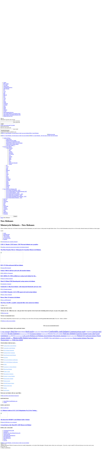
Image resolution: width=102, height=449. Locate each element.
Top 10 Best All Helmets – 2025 (13, 190)
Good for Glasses (81, 333)
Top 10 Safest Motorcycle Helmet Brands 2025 (16, 191)
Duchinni (11, 152)
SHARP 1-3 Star (41, 338)
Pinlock (80, 336)
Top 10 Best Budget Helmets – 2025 (14, 197)
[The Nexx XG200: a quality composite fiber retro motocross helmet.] (6, 300)
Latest (4, 233)
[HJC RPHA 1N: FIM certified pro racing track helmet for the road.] (7, 273)
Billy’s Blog (6, 83)
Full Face (5, 199)
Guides (9, 335)
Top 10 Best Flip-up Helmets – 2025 (14, 195)
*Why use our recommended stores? (51, 325)
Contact (5, 402)
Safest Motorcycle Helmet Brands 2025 (12, 114)
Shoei (4, 108)
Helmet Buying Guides (11, 140)
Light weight (26, 335)
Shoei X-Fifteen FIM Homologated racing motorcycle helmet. (18, 281)
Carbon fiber (37, 331)
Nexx (4, 101)
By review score (6, 238)
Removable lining (20, 338)
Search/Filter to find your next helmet (14, 143)
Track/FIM (5, 206)
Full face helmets (69, 334)
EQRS (28, 333)
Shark (4, 107)
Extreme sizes (44, 333)
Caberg (10, 151)
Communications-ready (77, 331)
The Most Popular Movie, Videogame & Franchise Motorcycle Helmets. (21, 249)
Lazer (4, 98)
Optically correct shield (72, 335)
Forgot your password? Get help (8, 125)
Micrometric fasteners (60, 336)
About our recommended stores (13, 141)
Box (10, 150)
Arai (4, 92)
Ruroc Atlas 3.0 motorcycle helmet (10, 297)
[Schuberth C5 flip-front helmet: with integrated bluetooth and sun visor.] (6, 284)
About (4, 82)
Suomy (10, 164)
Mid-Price (5, 212)
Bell (4, 93)
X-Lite (4, 111)
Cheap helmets (44, 331)
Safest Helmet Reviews (8, 112)
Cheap (4, 211)
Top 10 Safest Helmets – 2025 (12, 192)
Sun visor (90, 338)
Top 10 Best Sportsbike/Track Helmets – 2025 (16, 196)
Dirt (4, 203)
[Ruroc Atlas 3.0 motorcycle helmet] (6, 294)
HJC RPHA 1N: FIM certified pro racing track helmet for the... (18, 276)
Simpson (5, 109)
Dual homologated (23, 333)
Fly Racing (11, 154)
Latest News (6, 86)
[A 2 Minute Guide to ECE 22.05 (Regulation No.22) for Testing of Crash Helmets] (5, 407)
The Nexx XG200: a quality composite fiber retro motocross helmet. (20, 302)
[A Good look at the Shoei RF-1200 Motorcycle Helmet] (9, 422)
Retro (4, 205)
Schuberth (5, 103)
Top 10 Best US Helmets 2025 (10, 189)
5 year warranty (5, 331)
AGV (4, 91)
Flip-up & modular (58, 333)
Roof (10, 161)
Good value (91, 333)
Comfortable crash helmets (59, 331)
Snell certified (62, 338)
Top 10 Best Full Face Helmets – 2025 (14, 194)
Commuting (88, 331)
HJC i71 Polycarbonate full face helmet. (12, 265)
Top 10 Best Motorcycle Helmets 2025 (11, 113)
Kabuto (10, 156)
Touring (5, 207)
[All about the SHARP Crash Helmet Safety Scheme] (4, 416)
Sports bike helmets (69, 338)
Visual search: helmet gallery (12, 144)
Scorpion (5, 104)
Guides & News (6, 138)
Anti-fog (13, 331)
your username (16, 121)
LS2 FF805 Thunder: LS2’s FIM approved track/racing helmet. (19, 292)
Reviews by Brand (7, 146)
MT (10, 160)
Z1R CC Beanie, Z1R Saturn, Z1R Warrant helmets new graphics (19, 244)
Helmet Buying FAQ (8, 116)
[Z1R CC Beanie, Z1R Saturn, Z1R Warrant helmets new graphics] (9, 241)
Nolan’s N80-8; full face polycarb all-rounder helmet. (16, 270)
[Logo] (15, 135)
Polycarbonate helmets (89, 336)
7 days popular (6, 236)
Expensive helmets (35, 333)
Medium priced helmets (45, 336)
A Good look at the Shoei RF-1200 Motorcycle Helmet (16, 425)
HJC (4, 96)
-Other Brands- (9, 148)
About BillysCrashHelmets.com (10, 401)
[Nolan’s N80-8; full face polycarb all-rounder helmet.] (6, 267)
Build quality (30, 331)
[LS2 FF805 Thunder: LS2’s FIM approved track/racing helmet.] (6, 289)
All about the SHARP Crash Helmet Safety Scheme (15, 419)
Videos (10, 340)
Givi (10, 155)
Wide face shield (17, 340)
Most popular (6, 235)
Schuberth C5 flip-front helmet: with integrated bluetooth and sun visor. (21, 286)
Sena (4, 106)
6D (4, 90)
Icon (4, 97)
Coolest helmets (4, 333)
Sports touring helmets (80, 338)
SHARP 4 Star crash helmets (51, 338)
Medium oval (34, 335)
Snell (4, 210)
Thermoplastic (5, 340)
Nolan (4, 102)
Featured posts (6, 234)
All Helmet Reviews (7, 87)
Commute (5, 208)
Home (2, 217)
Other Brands (6, 88)
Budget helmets (21, 331)
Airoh (10, 149)
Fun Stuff (5, 85)
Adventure (5, 201)
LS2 (4, 99)
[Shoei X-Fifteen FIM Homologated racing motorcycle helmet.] (7, 278)
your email (15, 129)
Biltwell (5, 95)
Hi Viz (13, 335)
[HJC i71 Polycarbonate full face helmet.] (12, 262)
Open (4, 202)
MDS (10, 159)
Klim (10, 157)
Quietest (11, 338)
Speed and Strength (13, 162)
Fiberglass (50, 333)
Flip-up (5, 200)
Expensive (5, 213)
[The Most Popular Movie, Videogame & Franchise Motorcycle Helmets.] (15, 247)
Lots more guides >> (10, 145)
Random (5, 239)
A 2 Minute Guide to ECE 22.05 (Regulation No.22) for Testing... (19, 410)
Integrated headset (18, 335)
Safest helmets (32, 338)
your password (16, 122)
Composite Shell (96, 331)
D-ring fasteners (14, 334)
